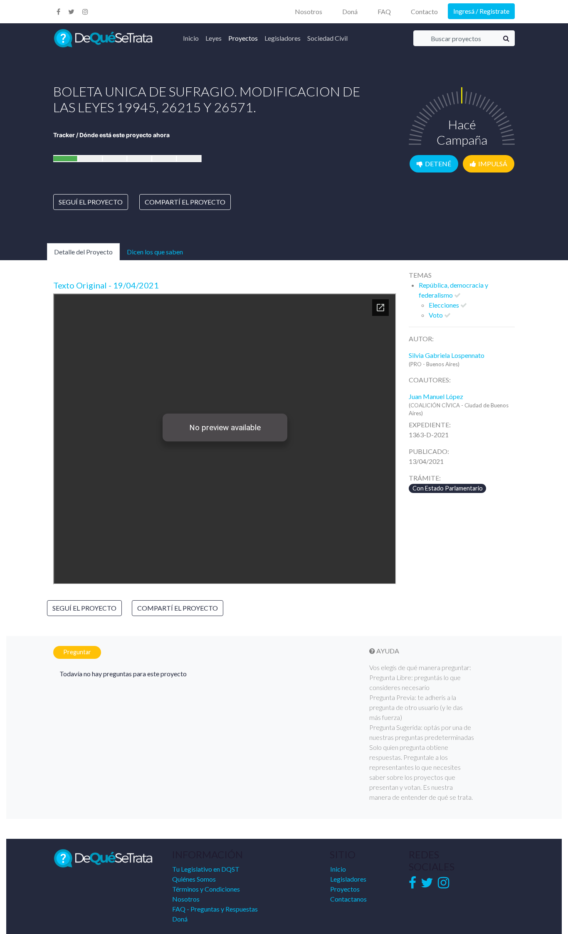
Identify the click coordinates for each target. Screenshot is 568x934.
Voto (436, 315)
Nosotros (308, 11)
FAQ (384, 11)
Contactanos (348, 899)
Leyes (213, 38)
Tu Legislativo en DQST (206, 869)
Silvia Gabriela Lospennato (446, 355)
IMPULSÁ (492, 164)
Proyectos (243, 38)
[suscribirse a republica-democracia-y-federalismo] (457, 295)
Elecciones (444, 305)
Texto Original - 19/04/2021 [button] (108, 285)
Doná (350, 11)
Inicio (191, 38)
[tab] (224, 285)
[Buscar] (506, 38)
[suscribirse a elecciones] (463, 305)
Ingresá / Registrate (481, 11)
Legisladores (282, 38)
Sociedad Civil (327, 38)
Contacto (424, 11)
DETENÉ (438, 164)
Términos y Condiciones (206, 889)
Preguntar (77, 652)
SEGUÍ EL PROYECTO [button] (91, 202)
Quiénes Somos (194, 879)
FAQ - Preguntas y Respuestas (215, 909)
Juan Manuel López (436, 396)
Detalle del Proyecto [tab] (83, 252)
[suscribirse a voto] (447, 315)
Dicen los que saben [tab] (155, 252)
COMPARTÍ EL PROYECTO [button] (185, 202)
